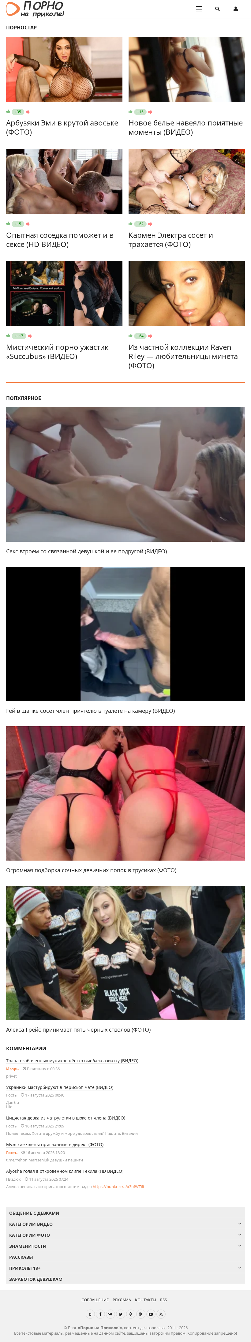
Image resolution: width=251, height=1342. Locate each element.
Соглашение (95, 1300)
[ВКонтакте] (110, 1314)
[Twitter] (120, 1314)
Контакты (145, 1300)
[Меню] (199, 9)
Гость (11, 1152)
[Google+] (140, 1314)
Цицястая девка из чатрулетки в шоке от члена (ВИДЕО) (65, 1118)
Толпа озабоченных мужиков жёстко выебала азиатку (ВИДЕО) (72, 1061)
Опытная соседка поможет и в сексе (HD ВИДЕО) (60, 239)
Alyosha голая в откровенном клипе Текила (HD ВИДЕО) (64, 1171)
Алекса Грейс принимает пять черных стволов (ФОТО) (78, 1029)
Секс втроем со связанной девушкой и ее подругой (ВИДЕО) (86, 551)
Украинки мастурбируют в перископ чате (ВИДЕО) (59, 1087)
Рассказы (21, 1257)
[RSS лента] (161, 1314)
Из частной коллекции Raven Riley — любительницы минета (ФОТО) (183, 356)
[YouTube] (150, 1314)
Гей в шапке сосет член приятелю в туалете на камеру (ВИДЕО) (90, 710)
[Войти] (236, 9)
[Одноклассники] (130, 1314)
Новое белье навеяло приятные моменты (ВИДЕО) (186, 127)
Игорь (12, 1068)
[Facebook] (100, 1314)
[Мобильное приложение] (90, 1314)
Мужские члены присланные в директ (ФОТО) (54, 1144)
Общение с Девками (34, 1213)
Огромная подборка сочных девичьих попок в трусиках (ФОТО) (91, 870)
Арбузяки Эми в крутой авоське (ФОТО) (62, 127)
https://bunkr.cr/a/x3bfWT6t (118, 1186)
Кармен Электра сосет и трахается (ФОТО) (171, 239)
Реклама (122, 1300)
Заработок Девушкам (35, 1279)
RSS (163, 1300)
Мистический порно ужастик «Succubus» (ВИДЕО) (57, 351)
